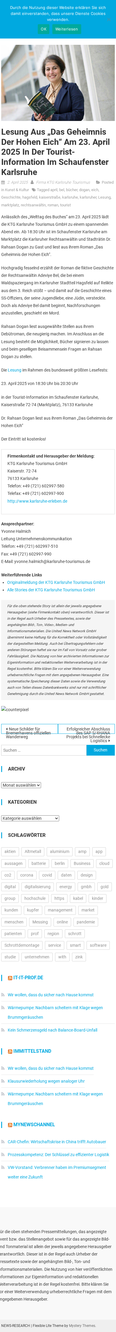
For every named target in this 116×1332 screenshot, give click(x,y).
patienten (13, 933)
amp (82, 851)
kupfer (33, 910)
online (62, 922)
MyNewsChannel (34, 1124)
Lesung (104, 197)
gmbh (86, 886)
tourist (65, 205)
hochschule (35, 898)
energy (65, 886)
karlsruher (88, 197)
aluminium (59, 851)
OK (43, 29)
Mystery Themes (82, 1326)
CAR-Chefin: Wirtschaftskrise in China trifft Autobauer (57, 1141)
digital (10, 886)
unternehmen (37, 957)
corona (26, 875)
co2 (7, 875)
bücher (71, 190)
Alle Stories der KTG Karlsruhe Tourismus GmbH (51, 589)
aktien (10, 851)
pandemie (86, 922)
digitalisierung (38, 886)
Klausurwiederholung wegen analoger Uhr (46, 1081)
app (99, 851)
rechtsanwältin (33, 205)
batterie (39, 863)
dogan (84, 190)
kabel (78, 898)
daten (66, 875)
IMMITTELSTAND (32, 1051)
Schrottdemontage (21, 945)
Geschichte (11, 197)
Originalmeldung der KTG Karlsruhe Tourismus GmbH (56, 582)
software (98, 945)
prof (35, 933)
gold (105, 886)
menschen (13, 922)
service (54, 945)
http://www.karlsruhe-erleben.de (37, 501)
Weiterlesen (66, 29)
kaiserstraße (49, 197)
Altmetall (33, 851)
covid (47, 875)
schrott (74, 933)
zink (79, 957)
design (87, 875)
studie (10, 957)
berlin (60, 863)
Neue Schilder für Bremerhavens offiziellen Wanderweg (28, 730)
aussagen (13, 863)
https (59, 898)
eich (94, 190)
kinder (97, 898)
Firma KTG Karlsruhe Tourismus (63, 182)
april (53, 190)
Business (82, 863)
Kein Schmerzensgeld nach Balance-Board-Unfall (52, 1030)
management (60, 910)
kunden (11, 910)
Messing (40, 922)
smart (75, 945)
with (62, 957)
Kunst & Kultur (17, 190)
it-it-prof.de (28, 977)
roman (53, 205)
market (88, 910)
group (9, 898)
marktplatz (10, 205)
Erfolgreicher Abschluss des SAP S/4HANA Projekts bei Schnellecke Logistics (88, 730)
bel (61, 190)
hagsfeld (29, 197)
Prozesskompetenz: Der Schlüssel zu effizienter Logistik (58, 1154)
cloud (104, 863)
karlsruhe (70, 197)
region (53, 933)
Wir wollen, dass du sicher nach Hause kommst (51, 994)
